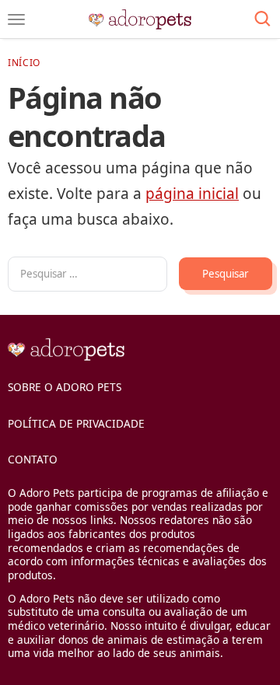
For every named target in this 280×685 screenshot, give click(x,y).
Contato (33, 459)
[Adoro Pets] (140, 19)
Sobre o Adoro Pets (64, 386)
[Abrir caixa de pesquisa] (262, 19)
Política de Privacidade (76, 423)
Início (24, 62)
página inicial (192, 193)
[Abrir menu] (16, 19)
